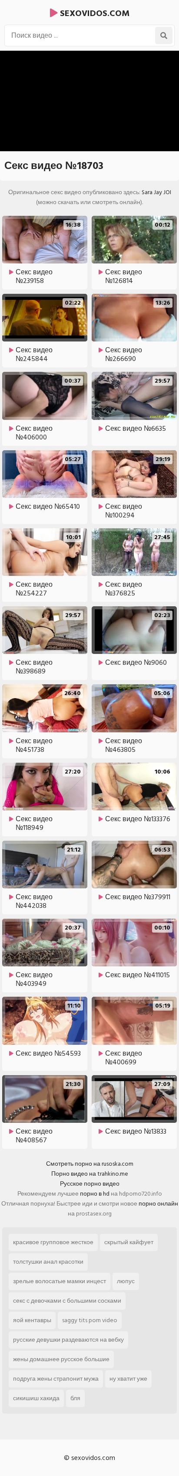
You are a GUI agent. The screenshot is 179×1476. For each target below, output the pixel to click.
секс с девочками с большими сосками (67, 1301)
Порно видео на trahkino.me (89, 1174)
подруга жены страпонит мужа (56, 1379)
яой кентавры (32, 1320)
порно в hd (94, 1194)
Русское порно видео (89, 1184)
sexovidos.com (93, 13)
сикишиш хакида (36, 1398)
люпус (126, 1281)
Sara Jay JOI (156, 192)
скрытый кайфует (128, 1242)
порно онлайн (158, 1204)
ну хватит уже (128, 1379)
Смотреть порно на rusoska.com (89, 1164)
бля (75, 1398)
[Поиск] (163, 35)
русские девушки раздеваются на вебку (68, 1340)
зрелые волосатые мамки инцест (59, 1281)
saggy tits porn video (89, 1320)
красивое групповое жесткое (53, 1242)
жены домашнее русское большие (61, 1359)
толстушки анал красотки (48, 1262)
